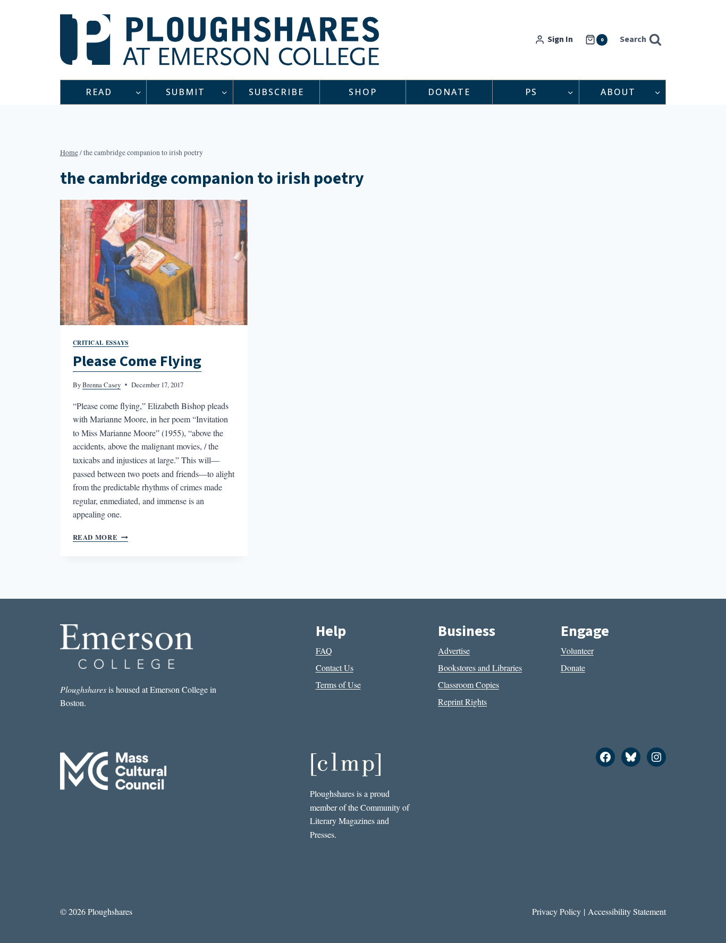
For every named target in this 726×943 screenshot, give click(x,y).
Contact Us (334, 667)
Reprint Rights (462, 701)
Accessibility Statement (627, 911)
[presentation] (154, 262)
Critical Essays (101, 342)
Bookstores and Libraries (480, 667)
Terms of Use (338, 684)
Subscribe (276, 92)
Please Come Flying (137, 361)
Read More (100, 537)
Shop (363, 92)
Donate (449, 92)
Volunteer (577, 650)
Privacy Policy (556, 911)
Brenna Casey (101, 384)
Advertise (454, 650)
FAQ (324, 650)
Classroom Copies (468, 684)
